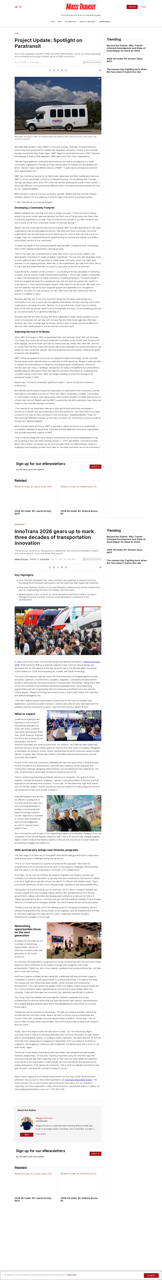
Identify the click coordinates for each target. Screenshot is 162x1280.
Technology (70, 21)
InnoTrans (44, 559)
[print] (100, 70)
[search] (20, 7)
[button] (16, 7)
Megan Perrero (21, 559)
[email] (66, 70)
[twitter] (58, 70)
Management (105, 21)
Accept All (151, 1275)
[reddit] (62, 70)
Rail (60, 21)
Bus (53, 21)
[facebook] (50, 70)
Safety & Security (88, 21)
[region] (81, 1275)
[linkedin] (54, 70)
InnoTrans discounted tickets (78, 1080)
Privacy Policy (72, 1275)
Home (17, 33)
